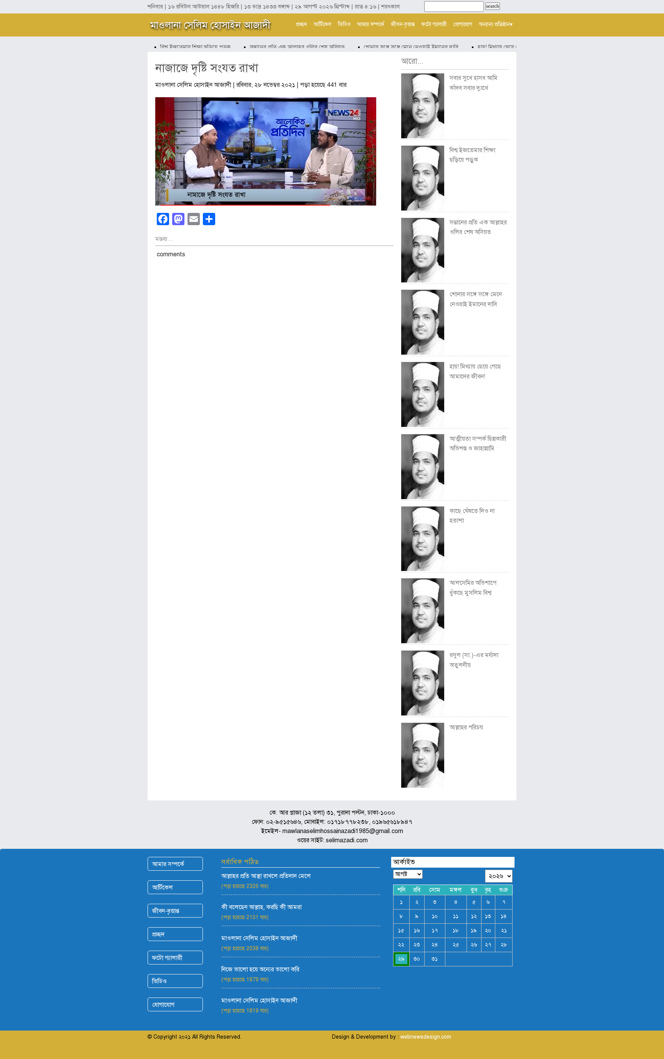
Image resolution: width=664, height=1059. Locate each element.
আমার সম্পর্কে (370, 24)
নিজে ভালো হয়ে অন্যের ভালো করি (260, 969)
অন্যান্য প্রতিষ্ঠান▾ (496, 24)
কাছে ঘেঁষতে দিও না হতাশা (472, 516)
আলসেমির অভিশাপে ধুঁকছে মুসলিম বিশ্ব (473, 588)
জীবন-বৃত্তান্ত (403, 24)
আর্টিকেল (322, 24)
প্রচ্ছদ (301, 24)
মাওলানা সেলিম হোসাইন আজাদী (210, 25)
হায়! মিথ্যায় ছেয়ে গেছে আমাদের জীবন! (508, 46)
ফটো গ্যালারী (434, 24)
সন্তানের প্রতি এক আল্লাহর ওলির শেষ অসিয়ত (286, 46)
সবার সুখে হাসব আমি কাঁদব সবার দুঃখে (474, 83)
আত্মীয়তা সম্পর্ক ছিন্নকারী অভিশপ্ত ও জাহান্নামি (478, 444)
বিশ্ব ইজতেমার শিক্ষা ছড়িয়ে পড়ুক (184, 46)
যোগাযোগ (462, 24)
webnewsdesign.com (425, 1037)
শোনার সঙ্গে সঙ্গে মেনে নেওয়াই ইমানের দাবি (400, 46)
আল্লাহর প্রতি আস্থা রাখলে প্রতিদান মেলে (266, 876)
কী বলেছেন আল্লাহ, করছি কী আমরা (261, 907)
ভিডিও (344, 24)
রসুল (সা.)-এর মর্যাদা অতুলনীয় (474, 660)
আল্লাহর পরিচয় (466, 727)
